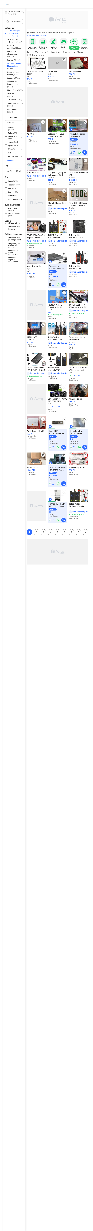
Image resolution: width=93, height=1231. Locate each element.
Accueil (32, 33)
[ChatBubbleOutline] (74, 152)
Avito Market (41, 33)
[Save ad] (43, 59)
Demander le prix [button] (38, 176)
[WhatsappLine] (79, 152)
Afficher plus (10, 160)
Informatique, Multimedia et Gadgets (14, 33)
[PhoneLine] (84, 152)
